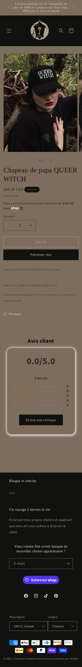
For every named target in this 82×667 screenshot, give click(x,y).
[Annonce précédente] (8, 8)
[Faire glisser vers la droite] (51, 161)
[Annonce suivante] (74, 8)
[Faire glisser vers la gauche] (31, 161)
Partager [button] (15, 314)
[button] (9, 31)
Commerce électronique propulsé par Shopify (51, 658)
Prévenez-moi (41, 254)
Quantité (9, 216)
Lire (12, 493)
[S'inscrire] (68, 563)
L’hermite (18, 658)
